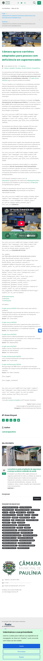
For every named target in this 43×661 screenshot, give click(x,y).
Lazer (33, 517)
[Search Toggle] (34, 3)
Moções (6, 299)
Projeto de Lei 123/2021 (9, 308)
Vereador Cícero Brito (25, 530)
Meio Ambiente (20, 520)
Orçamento (6, 522)
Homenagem (6, 517)
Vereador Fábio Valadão (25, 538)
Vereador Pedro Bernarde (26, 545)
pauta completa (14, 400)
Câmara (6, 68)
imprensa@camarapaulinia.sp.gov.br (20, 583)
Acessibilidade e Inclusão (10, 507)
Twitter (7, 420)
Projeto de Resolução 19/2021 (11, 364)
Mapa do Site (15, 8)
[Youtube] (21, 2)
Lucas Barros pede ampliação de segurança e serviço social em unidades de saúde (24, 470)
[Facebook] (18, 2)
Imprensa (23, 66)
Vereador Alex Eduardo (10, 530)
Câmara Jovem (21, 512)
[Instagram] (25, 2)
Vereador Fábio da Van (9, 538)
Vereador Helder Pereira (27, 540)
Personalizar (22, 651)
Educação (31, 512)
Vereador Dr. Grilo (26, 533)
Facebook (3, 420)
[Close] (41, 631)
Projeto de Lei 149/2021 (9, 322)
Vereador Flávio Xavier (30, 535)
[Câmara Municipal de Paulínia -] (6, 2)
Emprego (20, 515)
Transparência (36, 68)
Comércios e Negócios (22, 510)
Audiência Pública (8, 510)
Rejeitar (21, 657)
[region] (21, 645)
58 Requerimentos (33, 180)
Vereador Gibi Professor (10, 540)
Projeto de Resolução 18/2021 (11, 356)
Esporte (27, 515)
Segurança (21, 522)
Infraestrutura (24, 517)
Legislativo (12, 68)
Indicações (7, 301)
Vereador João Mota (24, 543)
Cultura (5, 512)
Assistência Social (25, 507)
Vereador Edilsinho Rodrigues (12, 535)
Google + (14, 420)
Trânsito (27, 527)
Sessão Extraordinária (9, 525)
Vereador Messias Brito (10, 545)
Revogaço (18, 68)
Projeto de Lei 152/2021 (9, 346)
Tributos (19, 527)
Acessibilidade (6, 8)
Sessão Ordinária (26, 68)
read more (11, 488)
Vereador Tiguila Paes (9, 548)
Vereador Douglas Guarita (11, 533)
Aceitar (21, 646)
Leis (13, 520)
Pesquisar (6, 494)
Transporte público (9, 527)
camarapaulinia (9, 432)
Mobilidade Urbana (32, 520)
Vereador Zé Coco (23, 548)
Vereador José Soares (9, 543)
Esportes (35, 515)
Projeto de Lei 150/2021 (9, 334)
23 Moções (34, 183)
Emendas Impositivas (9, 515)
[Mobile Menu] (39, 3)
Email (18, 420)
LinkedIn (11, 420)
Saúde (14, 522)
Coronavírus (35, 510)
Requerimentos (9, 297)
